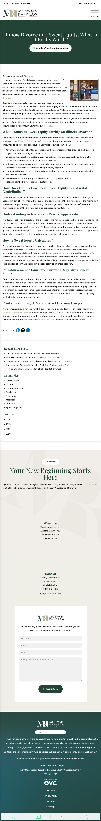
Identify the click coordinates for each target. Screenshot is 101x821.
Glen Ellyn (19, 747)
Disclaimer (50, 790)
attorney (47, 125)
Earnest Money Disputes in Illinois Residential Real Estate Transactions (39, 361)
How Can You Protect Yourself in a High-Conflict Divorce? (33, 369)
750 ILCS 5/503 (25, 141)
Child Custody (12, 381)
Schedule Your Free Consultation (51, 48)
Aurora (85, 743)
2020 (7, 433)
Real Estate (11, 403)
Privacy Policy (50, 795)
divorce (6, 98)
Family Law (11, 392)
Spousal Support (14, 407)
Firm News (11, 396)
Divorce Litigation (14, 388)
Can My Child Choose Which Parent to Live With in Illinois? (33, 353)
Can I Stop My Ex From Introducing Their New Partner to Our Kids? (37, 365)
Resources (50, 801)
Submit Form (51, 689)
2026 (7, 419)
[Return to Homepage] (50, 620)
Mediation (11, 400)
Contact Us (51, 462)
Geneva (39, 743)
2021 (7, 429)
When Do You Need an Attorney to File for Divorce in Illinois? (35, 357)
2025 (7, 424)
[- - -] (95, 12)
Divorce (32, 76)
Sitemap (50, 806)
